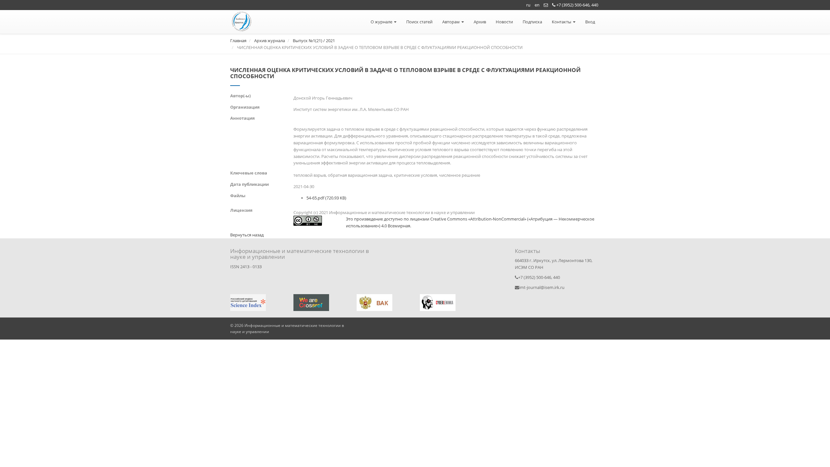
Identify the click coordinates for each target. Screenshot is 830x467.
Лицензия (241, 210)
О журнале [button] (382, 22)
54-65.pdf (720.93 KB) (326, 198)
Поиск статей (419, 22)
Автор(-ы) (240, 96)
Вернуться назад (247, 235)
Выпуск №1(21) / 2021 (314, 40)
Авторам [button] (451, 22)
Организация (245, 107)
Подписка (532, 22)
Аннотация (242, 118)
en (537, 5)
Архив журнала (269, 40)
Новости (504, 22)
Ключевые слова (248, 173)
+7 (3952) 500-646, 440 (576, 5)
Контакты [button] (562, 22)
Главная (238, 40)
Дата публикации (249, 184)
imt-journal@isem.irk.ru (541, 287)
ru (528, 5)
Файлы (237, 195)
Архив (480, 22)
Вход (590, 22)
